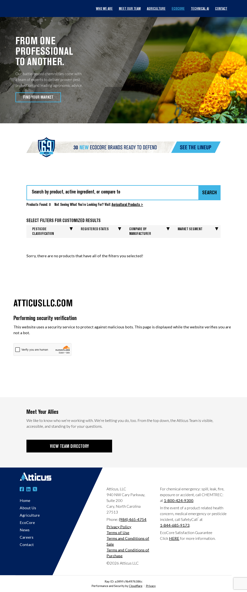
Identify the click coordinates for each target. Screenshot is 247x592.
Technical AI (200, 9)
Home (25, 500)
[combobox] (123, 192)
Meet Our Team (130, 9)
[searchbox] (123, 192)
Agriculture (156, 9)
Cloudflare (135, 586)
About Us (28, 507)
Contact (221, 9)
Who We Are (104, 9)
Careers (26, 537)
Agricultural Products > (127, 205)
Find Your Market (38, 97)
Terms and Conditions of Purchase (128, 553)
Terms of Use (118, 532)
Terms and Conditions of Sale (128, 541)
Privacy (151, 586)
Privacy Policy (119, 526)
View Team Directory (69, 446)
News (25, 529)
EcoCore (178, 9)
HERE (174, 538)
